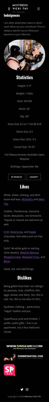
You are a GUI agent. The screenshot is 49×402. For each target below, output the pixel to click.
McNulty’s (27, 199)
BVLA (7, 261)
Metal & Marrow (29, 252)
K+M (6, 232)
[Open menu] (38, 9)
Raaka (32, 232)
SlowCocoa (16, 232)
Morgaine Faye (12, 257)
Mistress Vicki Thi (33, 396)
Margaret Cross (30, 257)
